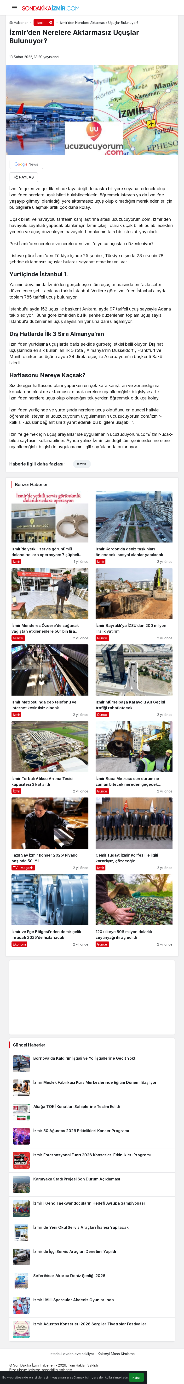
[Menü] (14, 7)
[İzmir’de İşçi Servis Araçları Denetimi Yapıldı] (92, 1257)
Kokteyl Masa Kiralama (116, 1353)
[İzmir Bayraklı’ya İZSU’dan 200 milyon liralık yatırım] (134, 604)
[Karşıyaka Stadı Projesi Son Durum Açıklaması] (92, 1184)
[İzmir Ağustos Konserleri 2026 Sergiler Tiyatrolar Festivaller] (92, 1329)
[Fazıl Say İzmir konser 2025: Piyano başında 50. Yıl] (50, 833)
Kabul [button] (136, 1377)
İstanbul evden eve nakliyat (72, 1353)
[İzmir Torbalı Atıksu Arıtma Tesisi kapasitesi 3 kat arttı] (50, 757)
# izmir (81, 464)
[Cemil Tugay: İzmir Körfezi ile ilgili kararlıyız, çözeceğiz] (134, 833)
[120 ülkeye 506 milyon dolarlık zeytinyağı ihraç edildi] (134, 910)
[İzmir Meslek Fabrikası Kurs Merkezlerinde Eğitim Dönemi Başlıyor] (92, 1088)
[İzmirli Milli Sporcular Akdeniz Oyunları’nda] (92, 1305)
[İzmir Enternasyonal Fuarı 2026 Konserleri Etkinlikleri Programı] (92, 1160)
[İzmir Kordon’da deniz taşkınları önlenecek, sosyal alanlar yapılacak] (134, 527)
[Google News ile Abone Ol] (26, 164)
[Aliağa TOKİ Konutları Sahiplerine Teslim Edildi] (92, 1112)
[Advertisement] (92, 997)
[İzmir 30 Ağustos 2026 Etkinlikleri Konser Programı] (92, 1136)
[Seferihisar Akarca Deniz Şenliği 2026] (92, 1281)
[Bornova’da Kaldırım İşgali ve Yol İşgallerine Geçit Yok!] (92, 1064)
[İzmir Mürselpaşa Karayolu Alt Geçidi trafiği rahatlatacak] (134, 680)
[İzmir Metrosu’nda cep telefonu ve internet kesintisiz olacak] (50, 680)
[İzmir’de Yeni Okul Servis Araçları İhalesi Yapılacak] (92, 1233)
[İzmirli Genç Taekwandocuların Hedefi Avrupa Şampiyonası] (92, 1209)
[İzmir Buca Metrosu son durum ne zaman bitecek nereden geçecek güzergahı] (134, 757)
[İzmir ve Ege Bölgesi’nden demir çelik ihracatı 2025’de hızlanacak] (50, 910)
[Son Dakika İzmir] (51, 7)
